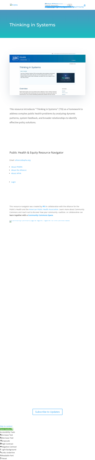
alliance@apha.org (23, 160)
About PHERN (16, 167)
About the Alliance (18, 170)
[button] (6, 429)
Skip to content (6, 426)
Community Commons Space (40, 215)
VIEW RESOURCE (21, 130)
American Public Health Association (43, 209)
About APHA (16, 173)
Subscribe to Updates (47, 411)
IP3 (44, 206)
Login (13, 182)
